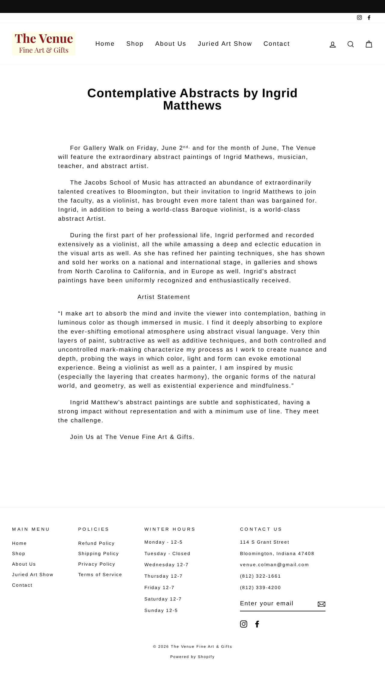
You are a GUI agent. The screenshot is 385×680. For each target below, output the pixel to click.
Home (105, 43)
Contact (276, 43)
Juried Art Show (225, 43)
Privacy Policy (97, 564)
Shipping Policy (98, 553)
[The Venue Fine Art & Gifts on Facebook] (257, 624)
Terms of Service (100, 574)
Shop (135, 43)
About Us (170, 43)
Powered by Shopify (192, 657)
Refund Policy (96, 543)
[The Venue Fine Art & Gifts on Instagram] (243, 624)
